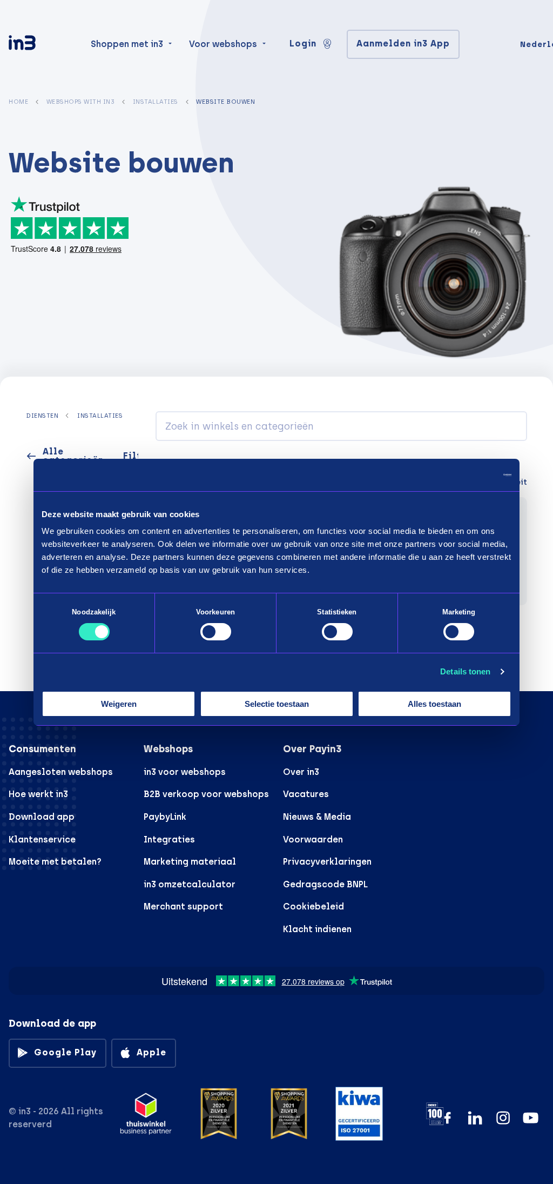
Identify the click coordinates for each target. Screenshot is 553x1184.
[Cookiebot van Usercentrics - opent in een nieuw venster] (464, 474)
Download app (42, 817)
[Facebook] (447, 1118)
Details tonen (465, 671)
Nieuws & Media (317, 817)
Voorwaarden (313, 839)
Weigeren (119, 703)
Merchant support (183, 906)
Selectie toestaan (277, 703)
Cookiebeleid (313, 906)
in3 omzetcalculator (189, 884)
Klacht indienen (317, 929)
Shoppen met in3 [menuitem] (127, 44)
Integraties (169, 839)
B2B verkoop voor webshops (206, 794)
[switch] (215, 631)
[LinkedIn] (475, 1118)
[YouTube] (530, 1118)
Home (18, 101)
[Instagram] (503, 1118)
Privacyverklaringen (327, 862)
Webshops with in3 (80, 101)
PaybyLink (165, 817)
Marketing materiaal (190, 862)
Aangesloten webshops (61, 772)
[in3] (41, 45)
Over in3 (301, 772)
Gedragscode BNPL (325, 884)
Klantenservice (42, 839)
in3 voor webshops (185, 772)
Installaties (155, 101)
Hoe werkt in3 (38, 794)
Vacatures (306, 794)
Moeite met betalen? (55, 862)
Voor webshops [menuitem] (223, 44)
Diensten (42, 415)
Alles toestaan (434, 703)
